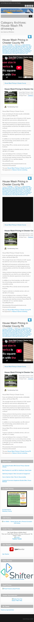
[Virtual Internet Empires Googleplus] (26, 6)
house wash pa (11, 46)
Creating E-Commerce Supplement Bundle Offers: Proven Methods (16, 481)
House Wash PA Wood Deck (18, 53)
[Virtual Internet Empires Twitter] (32, 6)
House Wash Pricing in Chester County (15, 83)
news (26, 53)
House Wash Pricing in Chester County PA (15, 41)
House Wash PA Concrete (17, 48)
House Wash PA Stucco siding (16, 52)
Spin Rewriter (5, 554)
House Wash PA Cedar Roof (18, 47)
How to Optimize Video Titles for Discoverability (14, 477)
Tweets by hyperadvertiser (7, 610)
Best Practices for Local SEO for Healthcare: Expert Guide (16, 470)
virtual (16, 45)
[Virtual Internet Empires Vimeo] (30, 6)
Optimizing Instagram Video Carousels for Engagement (16, 473)
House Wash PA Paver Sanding (17, 50)
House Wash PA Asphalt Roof (21, 46)
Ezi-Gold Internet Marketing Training (7, 510)
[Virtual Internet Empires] (17, 10)
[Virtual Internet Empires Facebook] (28, 6)
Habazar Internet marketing (19, 170)
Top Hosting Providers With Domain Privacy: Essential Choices (15, 466)
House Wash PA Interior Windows (14, 49)
